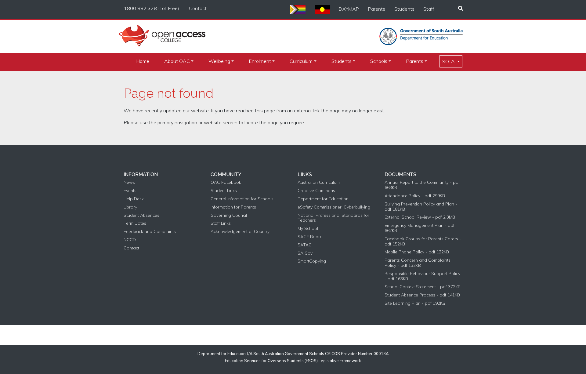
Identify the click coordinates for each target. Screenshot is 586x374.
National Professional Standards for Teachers (333, 218)
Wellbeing (219, 61)
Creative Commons (316, 190)
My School (308, 228)
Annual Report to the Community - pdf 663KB (422, 185)
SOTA (449, 61)
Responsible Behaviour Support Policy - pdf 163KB (422, 276)
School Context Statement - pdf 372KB (423, 286)
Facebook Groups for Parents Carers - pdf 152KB (423, 241)
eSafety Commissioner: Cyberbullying (334, 207)
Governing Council (229, 215)
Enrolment (260, 61)
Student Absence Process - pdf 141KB (422, 295)
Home (142, 61)
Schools (378, 61)
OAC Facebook (226, 182)
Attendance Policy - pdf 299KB (415, 195)
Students (404, 9)
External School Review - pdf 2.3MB (420, 217)
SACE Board (310, 236)
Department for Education (323, 199)
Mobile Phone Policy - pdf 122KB (417, 252)
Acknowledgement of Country (240, 231)
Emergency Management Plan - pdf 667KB (419, 228)
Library (130, 207)
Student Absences (141, 215)
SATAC (305, 245)
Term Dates (135, 223)
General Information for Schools (242, 199)
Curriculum (301, 61)
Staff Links (221, 223)
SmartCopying (312, 261)
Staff (428, 9)
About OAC (177, 61)
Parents (376, 9)
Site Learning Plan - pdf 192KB (415, 303)
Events (130, 190)
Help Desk (134, 199)
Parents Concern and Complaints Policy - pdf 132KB (417, 263)
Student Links (224, 190)
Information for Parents (233, 207)
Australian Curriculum (319, 182)
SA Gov (305, 253)
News (129, 182)
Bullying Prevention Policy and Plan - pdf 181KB (421, 207)
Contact (198, 8)
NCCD (130, 239)
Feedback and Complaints (150, 231)
